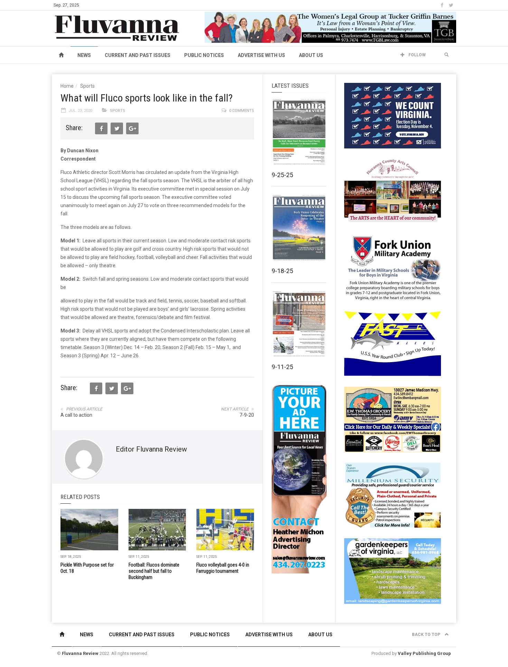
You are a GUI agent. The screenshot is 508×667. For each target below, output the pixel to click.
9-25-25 (282, 174)
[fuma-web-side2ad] (393, 267)
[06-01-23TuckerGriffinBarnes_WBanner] (330, 27)
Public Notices (204, 55)
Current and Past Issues (137, 55)
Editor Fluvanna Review (151, 449)
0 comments (241, 110)
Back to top (426, 634)
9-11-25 (282, 366)
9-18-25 (282, 270)
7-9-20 (246, 415)
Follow (416, 54)
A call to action (76, 415)
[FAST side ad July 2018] (392, 343)
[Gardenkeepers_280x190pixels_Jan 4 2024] (392, 570)
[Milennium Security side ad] (392, 494)
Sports (87, 86)
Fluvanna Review (80, 653)
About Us (311, 55)
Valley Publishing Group (424, 653)
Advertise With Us (261, 55)
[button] (446, 55)
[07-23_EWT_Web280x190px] (392, 419)
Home (67, 86)
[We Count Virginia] (392, 115)
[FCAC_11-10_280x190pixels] (392, 191)
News (84, 55)
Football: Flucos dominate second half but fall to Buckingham (154, 571)
